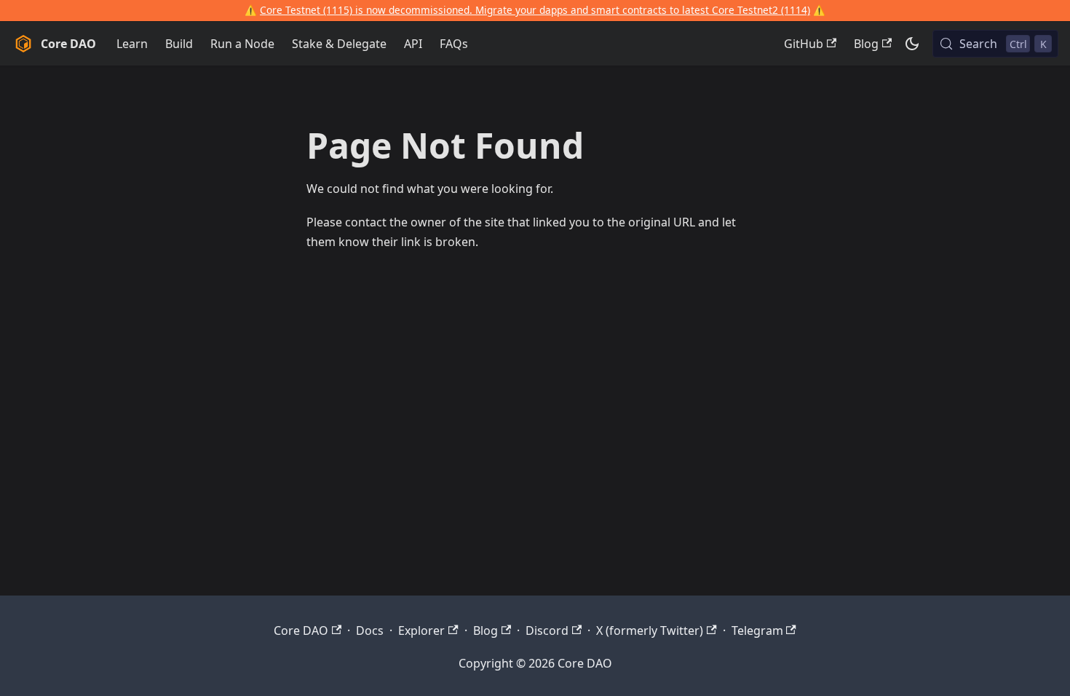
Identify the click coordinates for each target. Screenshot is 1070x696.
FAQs (454, 44)
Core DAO (301, 630)
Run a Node (242, 44)
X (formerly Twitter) (649, 630)
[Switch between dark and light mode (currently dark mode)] (912, 43)
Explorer (421, 630)
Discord (547, 630)
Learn (132, 44)
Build (179, 44)
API (413, 44)
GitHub (803, 44)
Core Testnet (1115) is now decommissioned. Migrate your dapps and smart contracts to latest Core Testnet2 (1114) (535, 10)
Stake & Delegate (339, 44)
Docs (370, 630)
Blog (866, 44)
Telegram (757, 630)
